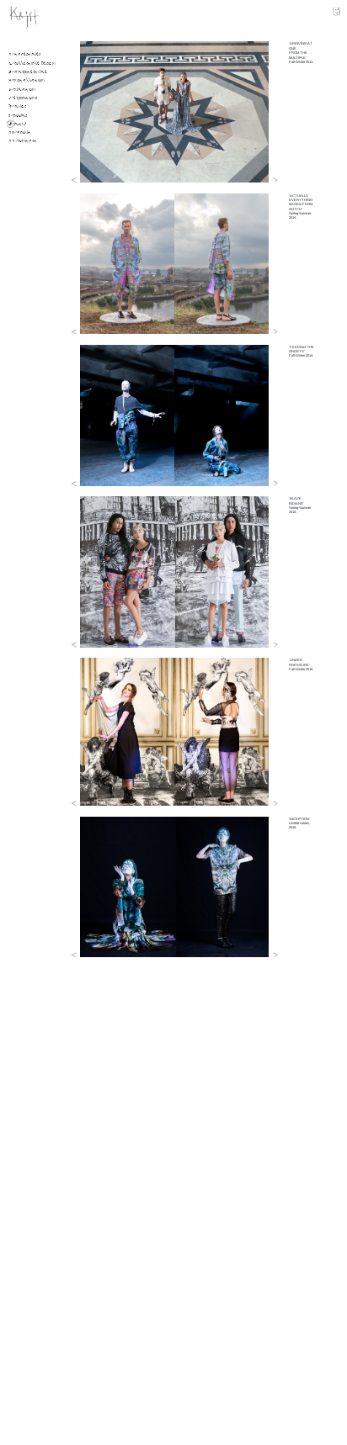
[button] (75, 180)
